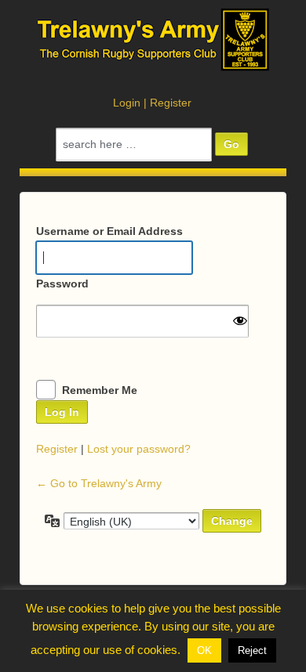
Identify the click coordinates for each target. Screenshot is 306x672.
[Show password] (240, 320)
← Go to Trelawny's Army (99, 483)
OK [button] (204, 650)
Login (126, 102)
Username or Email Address (109, 231)
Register (170, 102)
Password (62, 283)
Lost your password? (139, 449)
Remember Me (99, 390)
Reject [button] (252, 650)
